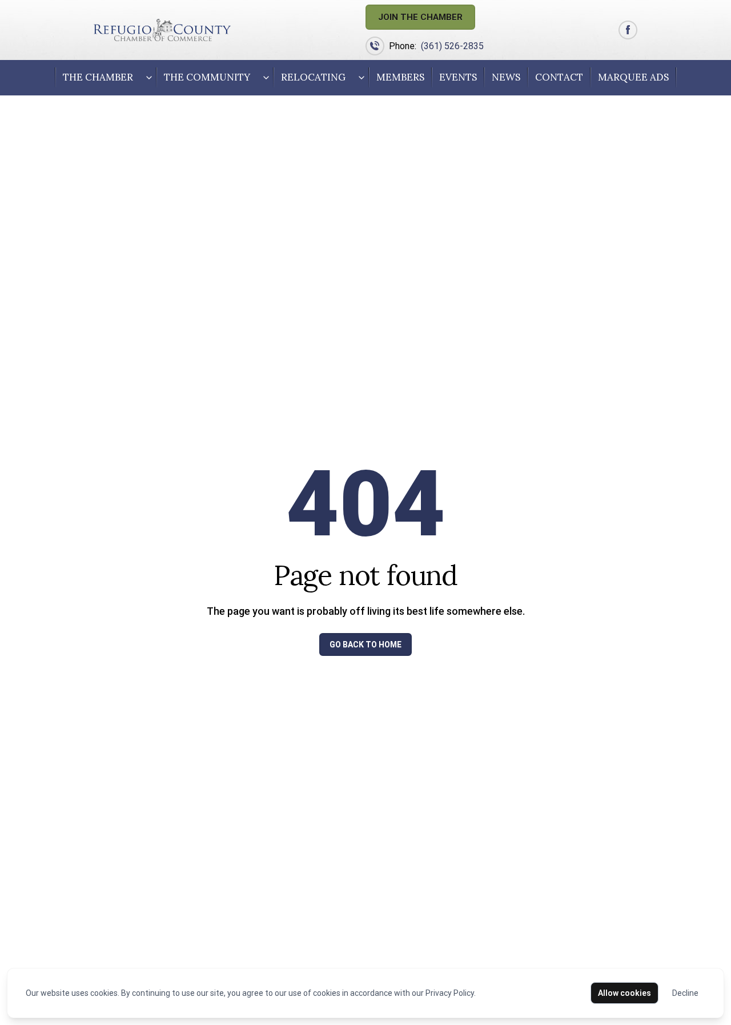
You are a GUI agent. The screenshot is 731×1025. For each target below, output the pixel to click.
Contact (559, 77)
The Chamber (98, 77)
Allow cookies (624, 993)
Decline (685, 993)
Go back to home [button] (365, 644)
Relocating (313, 77)
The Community (207, 77)
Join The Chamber (420, 17)
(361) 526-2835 (452, 46)
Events (458, 77)
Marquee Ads (633, 77)
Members (400, 77)
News (506, 77)
